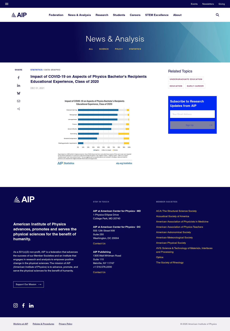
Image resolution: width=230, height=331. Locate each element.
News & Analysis (79, 15)
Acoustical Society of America (172, 216)
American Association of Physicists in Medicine (182, 221)
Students (119, 15)
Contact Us (99, 243)
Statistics (135, 49)
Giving (222, 4)
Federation (56, 15)
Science (104, 49)
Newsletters (208, 4)
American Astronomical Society (173, 232)
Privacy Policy (65, 324)
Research (102, 15)
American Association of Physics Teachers (179, 226)
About (177, 15)
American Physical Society (171, 242)
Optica (159, 257)
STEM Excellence (157, 15)
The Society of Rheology (170, 262)
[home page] (19, 15)
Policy (119, 49)
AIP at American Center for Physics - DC (117, 226)
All (91, 49)
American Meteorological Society (174, 237)
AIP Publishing (102, 251)
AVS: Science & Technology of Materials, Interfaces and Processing (184, 250)
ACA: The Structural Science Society (176, 210)
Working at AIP (20, 324)
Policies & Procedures (43, 324)
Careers (135, 15)
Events (194, 4)
